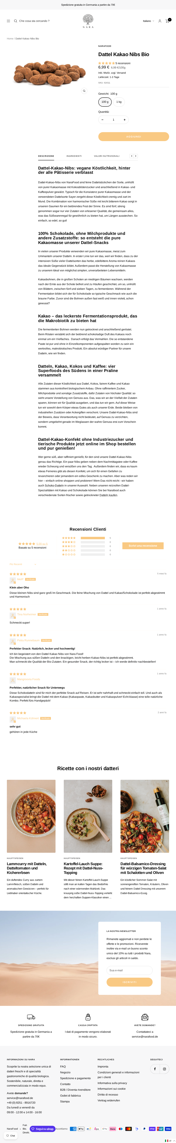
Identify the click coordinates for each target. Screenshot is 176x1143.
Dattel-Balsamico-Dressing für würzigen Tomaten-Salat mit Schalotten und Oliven (143, 868)
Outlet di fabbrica (70, 1095)
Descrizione (46, 156)
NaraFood (104, 46)
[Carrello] (167, 21)
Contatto (65, 1084)
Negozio (65, 1072)
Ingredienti (74, 156)
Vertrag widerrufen (109, 1100)
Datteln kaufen (108, 495)
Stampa (65, 1101)
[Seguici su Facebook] (155, 1069)
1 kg (119, 101)
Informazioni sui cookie (112, 1088)
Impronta (103, 1066)
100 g (105, 101)
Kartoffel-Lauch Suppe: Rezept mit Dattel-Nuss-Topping (83, 868)
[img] (18, 574)
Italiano (147, 20)
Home (10, 38)
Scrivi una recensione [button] (143, 545)
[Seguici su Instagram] (164, 1069)
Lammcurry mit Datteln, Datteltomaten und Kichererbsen (27, 868)
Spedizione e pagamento (75, 1078)
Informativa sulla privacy (112, 1083)
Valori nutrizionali (106, 156)
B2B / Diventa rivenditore (75, 1089)
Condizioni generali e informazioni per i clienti (118, 1075)
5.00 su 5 (42, 543)
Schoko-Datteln (54, 485)
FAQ (63, 1066)
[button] (107, 63)
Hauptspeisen (15, 858)
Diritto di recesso (108, 1094)
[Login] (159, 20)
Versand (121, 72)
